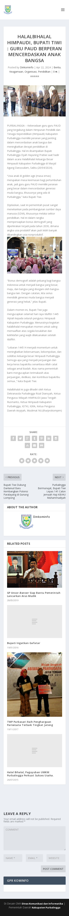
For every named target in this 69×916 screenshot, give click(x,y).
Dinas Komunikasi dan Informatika (42, 903)
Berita (57, 67)
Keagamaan (16, 71)
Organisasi (31, 71)
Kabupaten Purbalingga (46, 907)
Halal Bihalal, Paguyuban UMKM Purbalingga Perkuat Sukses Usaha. (30, 774)
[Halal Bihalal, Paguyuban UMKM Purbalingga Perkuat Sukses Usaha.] (34, 750)
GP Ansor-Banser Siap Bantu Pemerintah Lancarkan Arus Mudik (34, 594)
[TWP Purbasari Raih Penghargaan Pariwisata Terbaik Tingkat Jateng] (34, 684)
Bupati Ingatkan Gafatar (23, 643)
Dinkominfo (26, 67)
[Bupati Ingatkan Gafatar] (34, 621)
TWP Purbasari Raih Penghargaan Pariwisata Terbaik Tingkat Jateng (30, 723)
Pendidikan (44, 71)
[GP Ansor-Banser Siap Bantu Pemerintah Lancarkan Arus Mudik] (34, 569)
